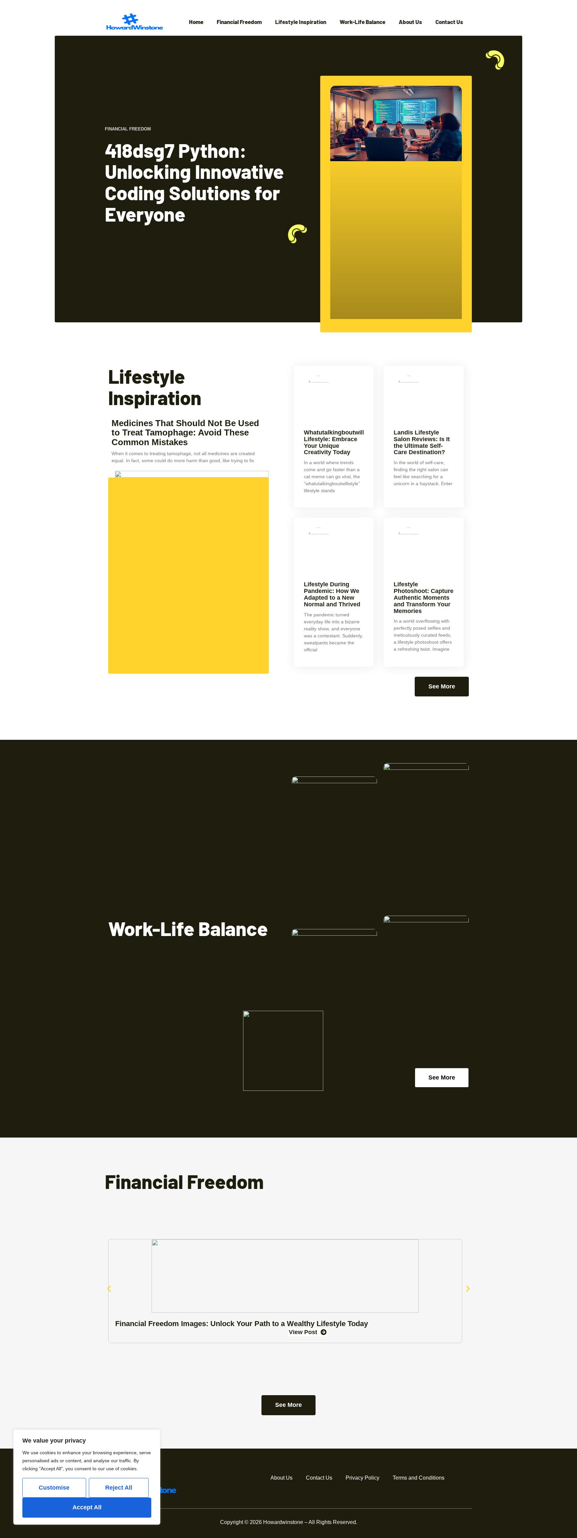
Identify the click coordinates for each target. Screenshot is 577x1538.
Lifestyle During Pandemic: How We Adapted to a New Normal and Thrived (332, 594)
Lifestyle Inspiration (300, 22)
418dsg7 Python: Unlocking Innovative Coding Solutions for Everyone (194, 182)
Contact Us (449, 22)
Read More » (117, 229)
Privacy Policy (362, 1478)
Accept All (87, 1507)
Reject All (118, 1487)
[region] (86, 1477)
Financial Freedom (239, 22)
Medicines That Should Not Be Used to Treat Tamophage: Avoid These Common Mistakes (185, 432)
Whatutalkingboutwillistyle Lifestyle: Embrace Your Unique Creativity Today (342, 442)
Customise (54, 1487)
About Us (410, 22)
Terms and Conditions (418, 1478)
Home (196, 22)
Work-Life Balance (362, 22)
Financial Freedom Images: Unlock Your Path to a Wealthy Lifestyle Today (241, 1323)
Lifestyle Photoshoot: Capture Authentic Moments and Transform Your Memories (423, 597)
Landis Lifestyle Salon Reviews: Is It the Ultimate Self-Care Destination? (422, 442)
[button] (109, 1289)
